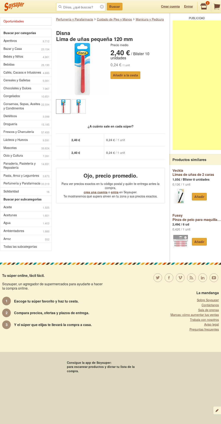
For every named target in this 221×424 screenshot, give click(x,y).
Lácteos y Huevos (26, 139)
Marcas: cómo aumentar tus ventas (194, 314)
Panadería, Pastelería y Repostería (26, 165)
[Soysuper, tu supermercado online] (14, 6)
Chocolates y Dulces (26, 88)
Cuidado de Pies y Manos (114, 19)
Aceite (26, 207)
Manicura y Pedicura (150, 19)
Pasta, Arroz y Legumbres (26, 175)
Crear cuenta (170, 6)
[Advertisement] (196, 85)
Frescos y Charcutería (26, 131)
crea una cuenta (95, 192)
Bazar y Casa (26, 48)
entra (114, 192)
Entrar (188, 6)
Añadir (199, 196)
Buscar (114, 6)
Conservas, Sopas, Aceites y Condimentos (26, 106)
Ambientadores (26, 231)
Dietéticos (26, 116)
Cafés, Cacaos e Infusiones (26, 72)
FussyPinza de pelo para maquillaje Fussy (196, 217)
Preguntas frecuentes (204, 329)
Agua (26, 223)
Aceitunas (26, 215)
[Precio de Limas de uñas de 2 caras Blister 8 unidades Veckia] (180, 196)
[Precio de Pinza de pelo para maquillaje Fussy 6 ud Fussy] (180, 241)
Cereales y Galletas (26, 80)
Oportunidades (13, 21)
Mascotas (26, 147)
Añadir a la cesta (125, 75)
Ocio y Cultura (26, 155)
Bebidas (26, 64)
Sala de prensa (208, 310)
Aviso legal (211, 324)
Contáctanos (210, 305)
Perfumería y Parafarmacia (74, 19)
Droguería (26, 124)
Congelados (26, 96)
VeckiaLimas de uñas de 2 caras (193, 172)
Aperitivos (26, 40)
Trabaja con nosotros (204, 319)
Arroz (26, 238)
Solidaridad (26, 191)
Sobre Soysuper (208, 300)
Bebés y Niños (26, 56)
